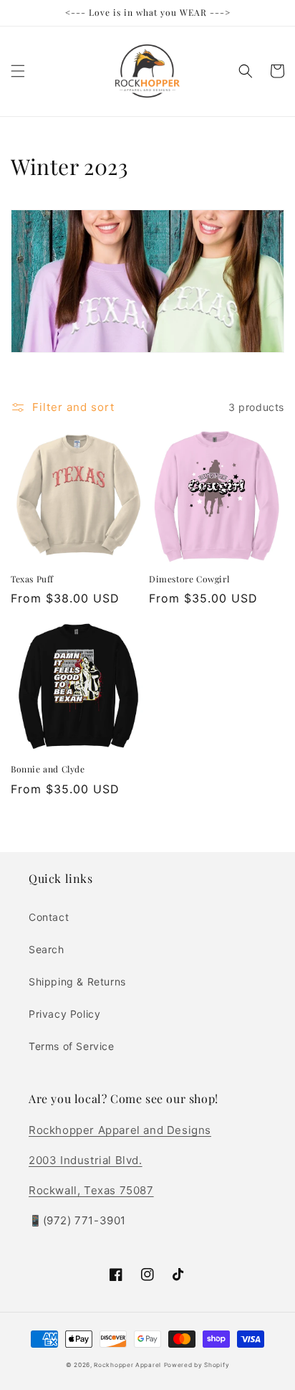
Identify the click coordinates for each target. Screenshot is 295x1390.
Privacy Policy (64, 1014)
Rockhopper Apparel (127, 1364)
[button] (18, 71)
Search (46, 949)
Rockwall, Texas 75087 (91, 1190)
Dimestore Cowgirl (189, 579)
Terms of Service (72, 1046)
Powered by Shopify (197, 1364)
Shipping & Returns (77, 981)
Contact (49, 917)
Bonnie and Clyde (48, 769)
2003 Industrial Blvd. (85, 1160)
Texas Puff (32, 579)
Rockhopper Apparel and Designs (120, 1130)
